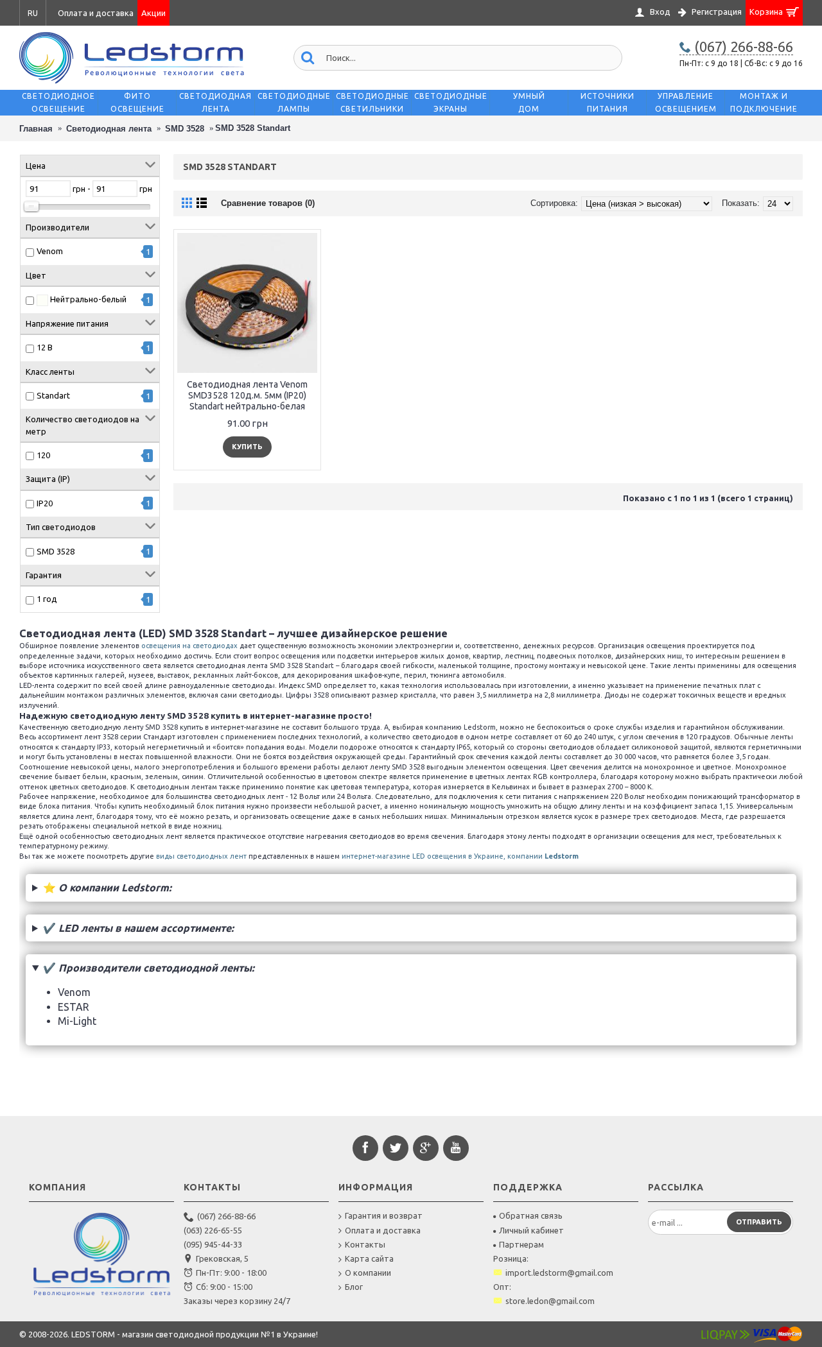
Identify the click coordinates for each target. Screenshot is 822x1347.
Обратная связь (531, 1215)
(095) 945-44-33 (213, 1244)
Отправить (759, 1222)
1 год (47, 598)
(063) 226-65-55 (213, 1230)
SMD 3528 (184, 128)
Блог (354, 1286)
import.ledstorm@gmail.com (559, 1272)
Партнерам (521, 1244)
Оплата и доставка (383, 1230)
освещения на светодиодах (189, 645)
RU (33, 13)
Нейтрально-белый (87, 299)
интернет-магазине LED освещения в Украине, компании (460, 856)
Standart (53, 395)
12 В (45, 347)
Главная (36, 128)
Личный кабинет (531, 1230)
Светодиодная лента (109, 128)
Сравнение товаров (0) (268, 203)
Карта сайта (369, 1258)
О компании (368, 1272)
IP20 (45, 503)
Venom (50, 250)
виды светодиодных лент (201, 856)
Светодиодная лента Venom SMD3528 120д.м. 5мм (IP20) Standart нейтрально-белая (247, 395)
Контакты (365, 1244)
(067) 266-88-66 (226, 1216)
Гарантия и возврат (384, 1215)
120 (43, 454)
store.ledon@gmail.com (550, 1300)
